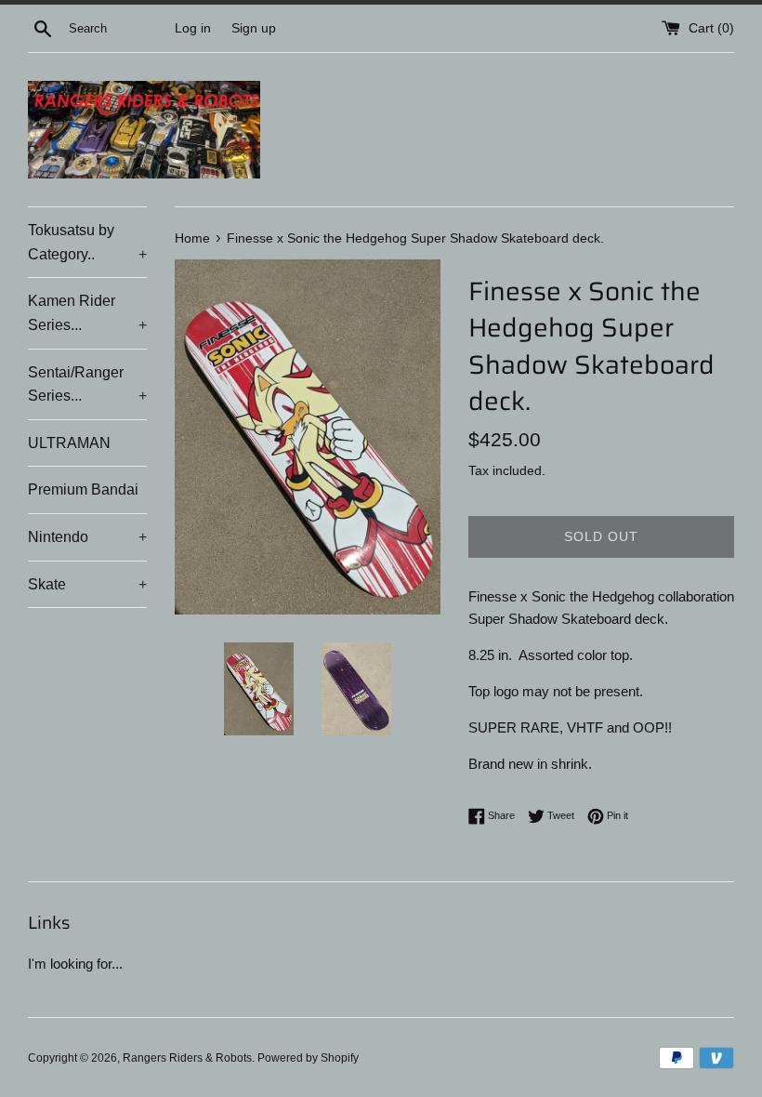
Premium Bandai (83, 489)
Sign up (253, 28)
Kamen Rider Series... (87, 313)
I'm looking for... (75, 963)
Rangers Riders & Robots (187, 1057)
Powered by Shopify (308, 1057)
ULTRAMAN (69, 443)
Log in (193, 28)
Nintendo (87, 537)
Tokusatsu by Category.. (87, 242)
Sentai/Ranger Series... (87, 384)
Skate (87, 584)
